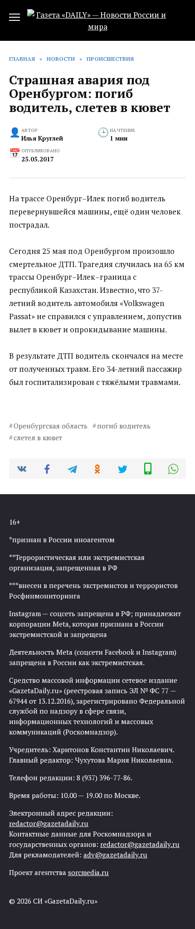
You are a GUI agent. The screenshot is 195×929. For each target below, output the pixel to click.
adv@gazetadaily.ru (115, 854)
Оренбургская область (51, 425)
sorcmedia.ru (88, 872)
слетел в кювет (38, 437)
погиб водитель (124, 425)
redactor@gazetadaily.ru (48, 823)
